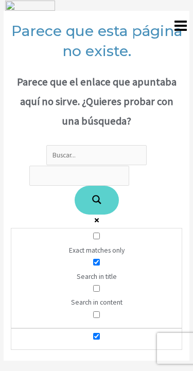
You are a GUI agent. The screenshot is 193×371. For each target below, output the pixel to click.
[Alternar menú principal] (181, 25)
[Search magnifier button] (97, 200)
